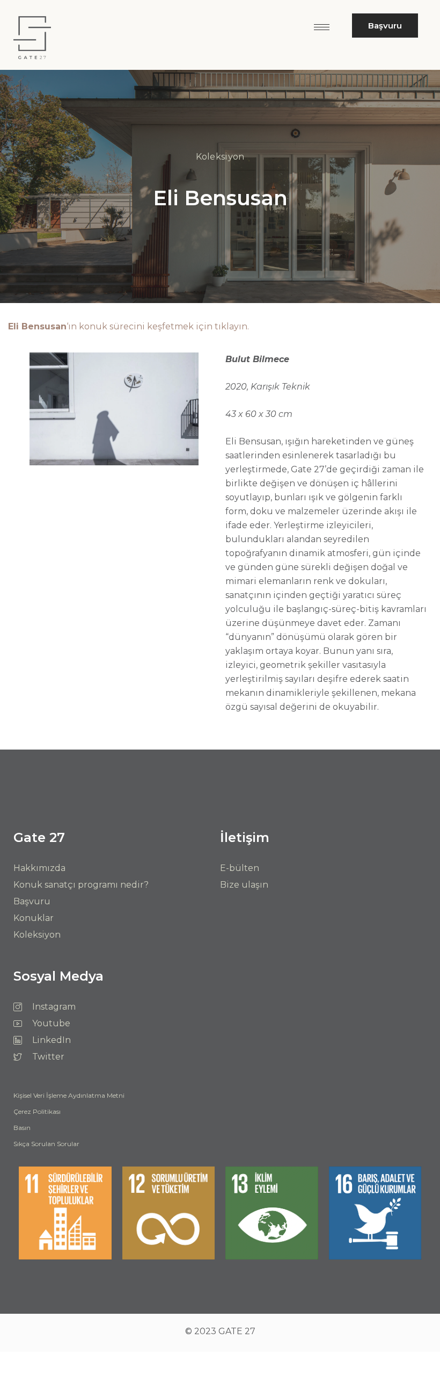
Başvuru (385, 25)
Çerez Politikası (37, 1111)
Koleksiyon (220, 157)
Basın (22, 1128)
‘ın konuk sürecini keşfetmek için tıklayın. (128, 326)
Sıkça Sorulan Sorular (46, 1144)
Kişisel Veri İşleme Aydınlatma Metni (68, 1095)
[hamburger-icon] (322, 27)
